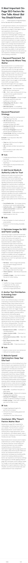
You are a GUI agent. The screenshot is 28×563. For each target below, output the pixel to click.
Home (2, 20)
